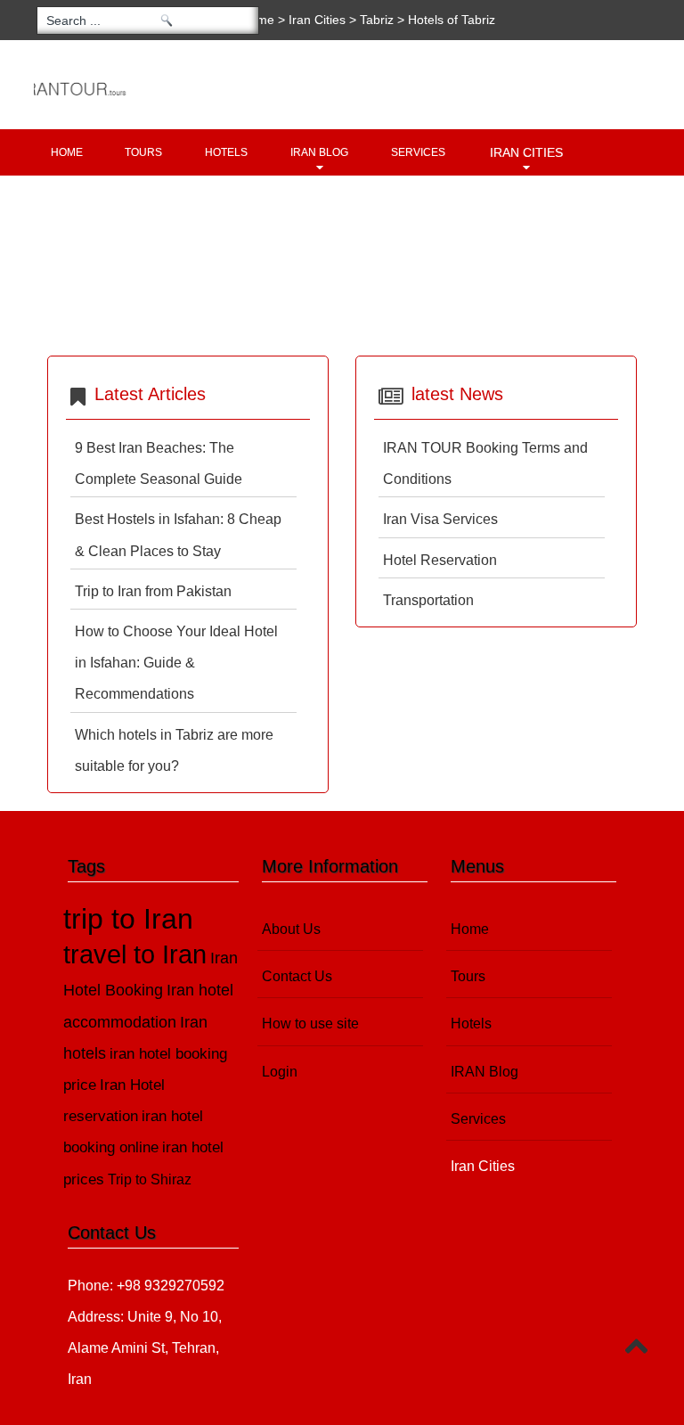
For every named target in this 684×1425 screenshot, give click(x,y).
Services (418, 152)
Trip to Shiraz (149, 1179)
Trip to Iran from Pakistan (153, 591)
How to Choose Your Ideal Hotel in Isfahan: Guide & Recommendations (176, 662)
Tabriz (377, 19)
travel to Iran (135, 954)
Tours (143, 152)
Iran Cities (526, 152)
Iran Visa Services (440, 519)
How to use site (310, 1023)
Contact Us (297, 976)
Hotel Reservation (440, 560)
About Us (291, 929)
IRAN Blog (319, 152)
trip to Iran (128, 919)
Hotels (226, 152)
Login (279, 1071)
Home (67, 152)
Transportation (428, 600)
